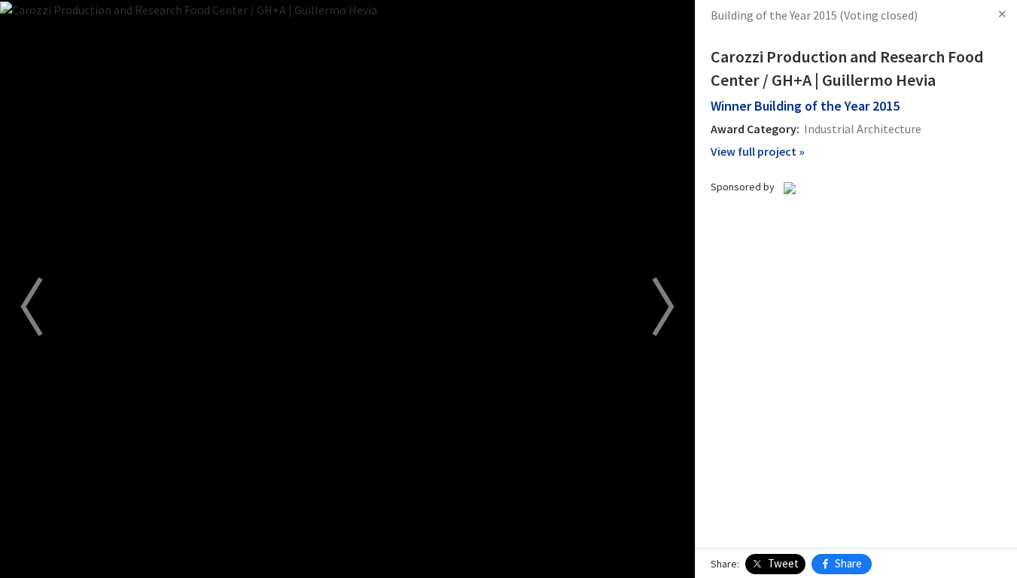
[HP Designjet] (790, 186)
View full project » (758, 151)
